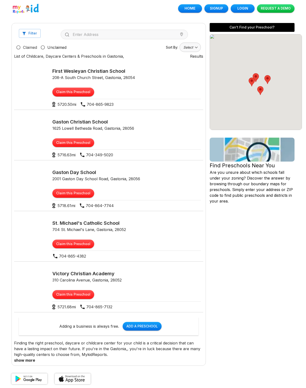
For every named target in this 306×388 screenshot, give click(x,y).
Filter (32, 33)
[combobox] (125, 34)
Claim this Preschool (73, 92)
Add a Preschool (142, 326)
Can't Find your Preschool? (252, 27)
